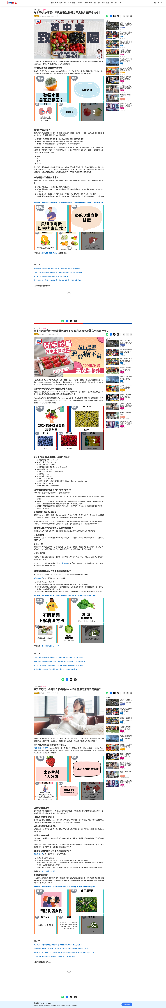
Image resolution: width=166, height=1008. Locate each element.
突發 (121, 36)
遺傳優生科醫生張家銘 (49, 253)
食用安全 (43, 10)
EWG (57, 646)
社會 (121, 63)
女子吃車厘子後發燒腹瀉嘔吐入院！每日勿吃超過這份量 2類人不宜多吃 (58, 272)
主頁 (35, 10)
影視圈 (121, 54)
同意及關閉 (127, 1004)
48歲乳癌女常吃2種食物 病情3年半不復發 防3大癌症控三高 (54, 956)
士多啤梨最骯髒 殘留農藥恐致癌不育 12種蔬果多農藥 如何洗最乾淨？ (58, 268)
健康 (39, 10)
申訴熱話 (122, 72)
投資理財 (122, 99)
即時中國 (122, 27)
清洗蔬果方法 (38, 578)
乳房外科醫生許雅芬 (41, 748)
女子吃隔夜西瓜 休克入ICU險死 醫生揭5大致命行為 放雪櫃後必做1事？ (58, 280)
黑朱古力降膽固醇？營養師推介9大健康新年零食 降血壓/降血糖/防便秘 (58, 665)
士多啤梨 (65, 563)
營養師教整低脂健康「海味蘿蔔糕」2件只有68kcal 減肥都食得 (55, 669)
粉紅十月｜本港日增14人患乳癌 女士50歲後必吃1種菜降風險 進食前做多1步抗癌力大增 (64, 952)
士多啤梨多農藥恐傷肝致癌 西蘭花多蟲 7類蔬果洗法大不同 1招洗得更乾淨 (59, 661)
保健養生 (43, 686)
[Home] (12, 3)
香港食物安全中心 (48, 646)
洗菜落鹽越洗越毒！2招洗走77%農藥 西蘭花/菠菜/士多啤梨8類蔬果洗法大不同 (61, 949)
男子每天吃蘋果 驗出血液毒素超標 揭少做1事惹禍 (51, 276)
